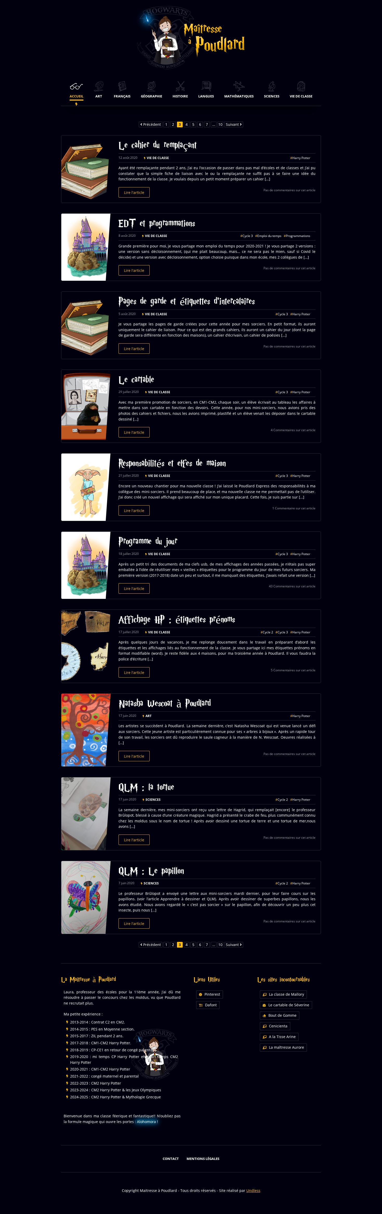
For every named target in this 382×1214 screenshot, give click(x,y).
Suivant (233, 124)
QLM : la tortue (146, 788)
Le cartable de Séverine (288, 1004)
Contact (171, 1158)
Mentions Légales (203, 1158)
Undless (253, 1190)
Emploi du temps (269, 236)
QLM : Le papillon (151, 871)
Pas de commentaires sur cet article (289, 190)
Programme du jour (147, 542)
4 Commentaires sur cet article (293, 430)
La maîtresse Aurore (286, 1047)
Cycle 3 (247, 236)
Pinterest (212, 994)
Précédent (151, 124)
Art (149, 716)
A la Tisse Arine (282, 1036)
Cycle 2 (268, 632)
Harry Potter (301, 158)
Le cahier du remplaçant (157, 146)
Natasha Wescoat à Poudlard (164, 704)
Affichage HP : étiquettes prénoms (176, 620)
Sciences (153, 800)
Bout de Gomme (282, 1015)
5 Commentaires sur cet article (293, 670)
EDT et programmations (156, 224)
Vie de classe (158, 158)
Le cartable (136, 380)
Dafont (211, 1004)
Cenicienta (278, 1025)
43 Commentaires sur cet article (292, 586)
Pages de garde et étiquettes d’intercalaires (186, 302)
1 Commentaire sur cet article (293, 508)
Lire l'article (134, 192)
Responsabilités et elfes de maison (172, 464)
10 (220, 124)
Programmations (298, 236)
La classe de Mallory (286, 994)
